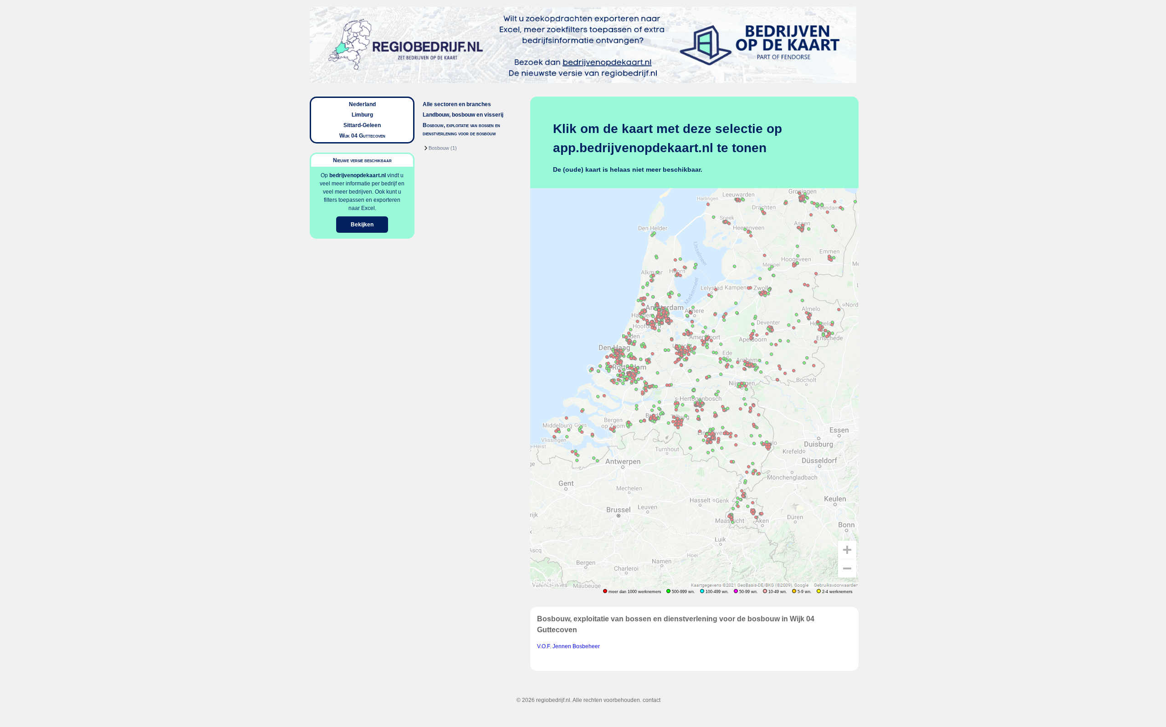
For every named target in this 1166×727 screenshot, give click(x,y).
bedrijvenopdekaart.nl (357, 175)
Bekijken (362, 224)
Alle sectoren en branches (457, 104)
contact (651, 700)
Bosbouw (439, 148)
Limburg (362, 115)
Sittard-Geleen (362, 125)
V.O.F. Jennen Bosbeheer (568, 646)
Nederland (362, 104)
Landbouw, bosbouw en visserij (463, 115)
